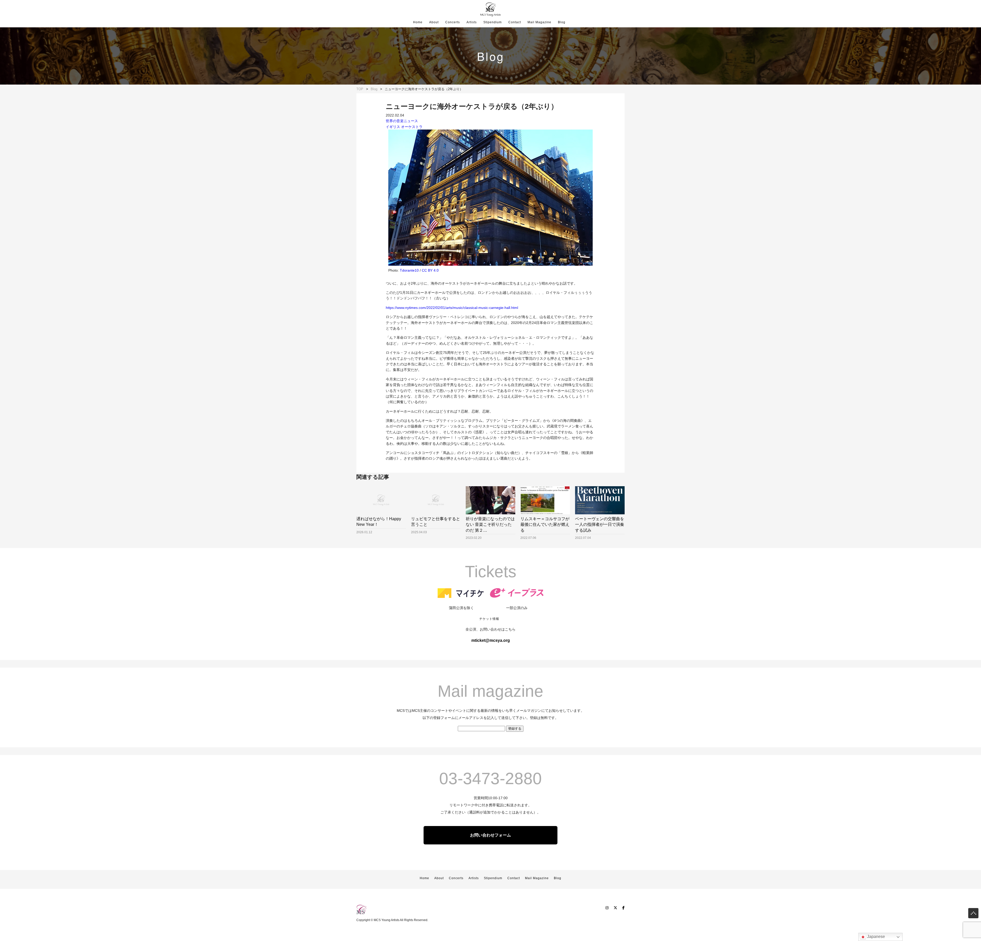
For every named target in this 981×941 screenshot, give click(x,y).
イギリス (393, 127)
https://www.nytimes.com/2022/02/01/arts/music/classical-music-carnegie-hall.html (452, 308)
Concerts (452, 22)
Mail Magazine (539, 22)
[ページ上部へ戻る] (973, 914)
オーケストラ (412, 127)
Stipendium (492, 22)
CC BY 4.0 (430, 270)
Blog (561, 22)
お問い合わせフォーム (490, 835)
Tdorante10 (409, 270)
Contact (514, 22)
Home (418, 22)
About (434, 22)
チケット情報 (489, 619)
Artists (471, 22)
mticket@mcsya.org (490, 640)
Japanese (875, 936)
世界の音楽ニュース (402, 121)
